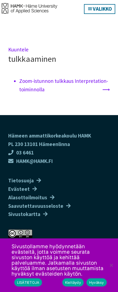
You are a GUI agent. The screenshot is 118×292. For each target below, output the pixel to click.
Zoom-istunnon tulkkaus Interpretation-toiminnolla (63, 85)
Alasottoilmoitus (27, 197)
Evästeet (19, 189)
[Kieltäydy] (111, 265)
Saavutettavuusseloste (35, 206)
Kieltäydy (73, 282)
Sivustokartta (24, 214)
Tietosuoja (21, 180)
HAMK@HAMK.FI (34, 161)
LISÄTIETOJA (28, 282)
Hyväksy (96, 282)
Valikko (102, 8)
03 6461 (25, 152)
